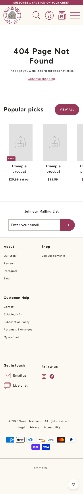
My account (11, 337)
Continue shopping (41, 78)
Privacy (34, 427)
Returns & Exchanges (18, 329)
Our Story (10, 255)
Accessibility (51, 427)
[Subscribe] (67, 225)
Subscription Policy (16, 322)
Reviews (9, 263)
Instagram (10, 271)
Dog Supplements (54, 255)
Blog (7, 278)
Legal (21, 427)
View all (67, 109)
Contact (9, 306)
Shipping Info (12, 314)
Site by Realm (41, 468)
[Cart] (62, 15)
